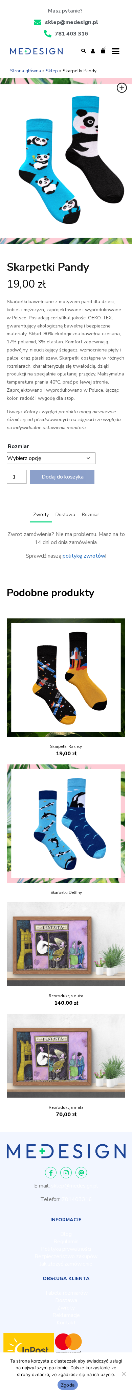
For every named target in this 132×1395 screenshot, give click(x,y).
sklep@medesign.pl (74, 1186)
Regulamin (66, 1241)
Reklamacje (66, 1315)
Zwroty (66, 1308)
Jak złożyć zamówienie (66, 1264)
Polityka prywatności (66, 1249)
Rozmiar (18, 446)
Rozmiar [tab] (90, 514)
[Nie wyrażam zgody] (123, 1373)
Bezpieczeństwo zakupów (66, 1256)
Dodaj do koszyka (63, 477)
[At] (81, 1172)
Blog (66, 1234)
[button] (83, 51)
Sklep (52, 71)
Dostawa (66, 1300)
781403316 (77, 1199)
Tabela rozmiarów (66, 1293)
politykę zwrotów (84, 556)
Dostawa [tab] (65, 514)
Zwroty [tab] (41, 514)
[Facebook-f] (51, 1172)
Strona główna (25, 71)
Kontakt (66, 1322)
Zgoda (67, 1385)
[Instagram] (66, 1172)
